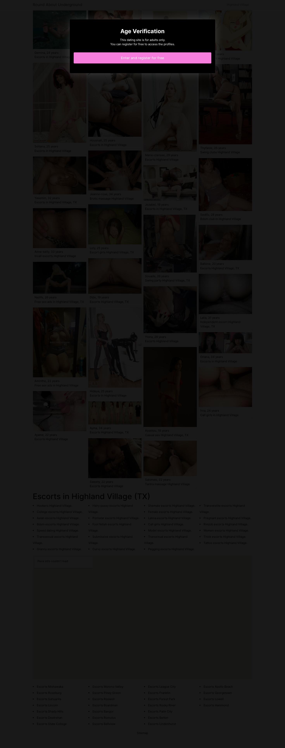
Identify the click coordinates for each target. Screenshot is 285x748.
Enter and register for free (142, 58)
